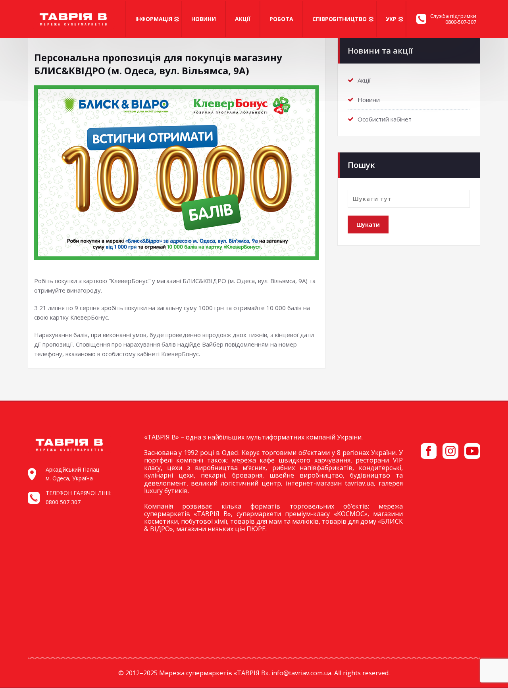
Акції (242, 19)
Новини (203, 19)
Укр (391, 19)
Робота (281, 19)
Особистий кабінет (385, 119)
